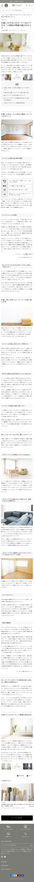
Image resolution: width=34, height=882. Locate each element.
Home (2, 14)
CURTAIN (4, 861)
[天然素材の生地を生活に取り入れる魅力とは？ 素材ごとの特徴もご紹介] (14, 792)
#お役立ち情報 (5, 30)
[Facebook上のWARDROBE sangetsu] (5, 857)
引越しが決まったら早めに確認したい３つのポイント (16, 88)
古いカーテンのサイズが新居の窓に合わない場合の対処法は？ (16, 99)
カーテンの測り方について (25, 257)
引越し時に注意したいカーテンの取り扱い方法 (16, 92)
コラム (7, 14)
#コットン (8, 808)
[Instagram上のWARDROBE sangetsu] (2, 857)
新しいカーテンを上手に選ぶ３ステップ (14, 95)
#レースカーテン (21, 30)
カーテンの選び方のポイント (25, 671)
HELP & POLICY (6, 869)
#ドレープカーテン (13, 30)
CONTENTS (4, 865)
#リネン (23, 808)
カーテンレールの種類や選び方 (24, 254)
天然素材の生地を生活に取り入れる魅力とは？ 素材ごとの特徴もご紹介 (14, 805)
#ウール (3, 808)
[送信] (31, 845)
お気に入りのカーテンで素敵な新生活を (14, 103)
